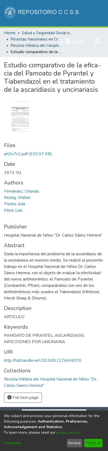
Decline (74, 442)
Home (9, 33)
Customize (12, 442)
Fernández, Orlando (21, 191)
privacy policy (67, 432)
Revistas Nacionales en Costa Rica (36, 39)
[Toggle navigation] (96, 42)
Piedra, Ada (14, 204)
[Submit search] (60, 41)
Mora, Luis (13, 210)
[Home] (42, 13)
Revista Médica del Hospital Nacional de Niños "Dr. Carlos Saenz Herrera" (36, 45)
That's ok (93, 442)
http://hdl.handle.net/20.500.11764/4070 (42, 360)
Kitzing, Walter (17, 198)
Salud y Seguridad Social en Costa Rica (48, 33)
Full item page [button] (25, 397)
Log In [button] (78, 41)
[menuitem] (67, 41)
